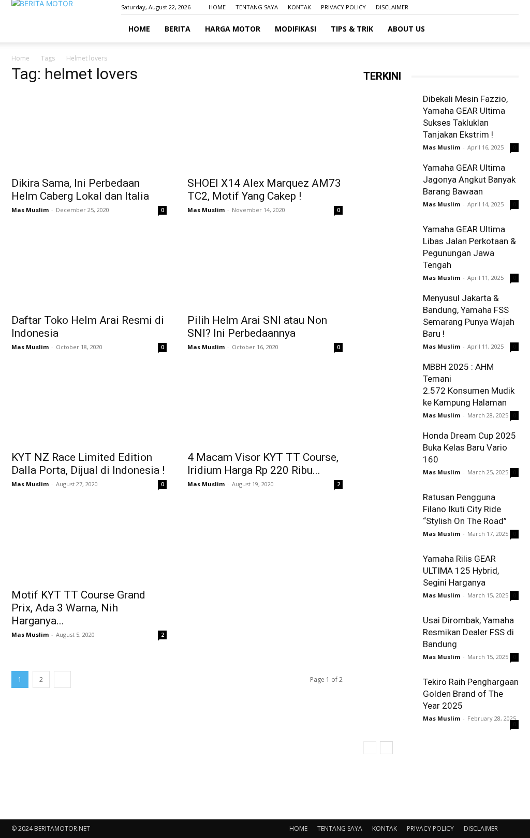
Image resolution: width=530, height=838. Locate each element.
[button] (506, 29)
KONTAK (299, 7)
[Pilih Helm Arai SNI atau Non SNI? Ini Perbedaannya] (265, 269)
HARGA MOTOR (232, 29)
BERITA (177, 29)
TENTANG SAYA (256, 7)
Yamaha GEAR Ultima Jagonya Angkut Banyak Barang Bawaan (469, 179)
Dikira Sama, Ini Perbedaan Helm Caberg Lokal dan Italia (80, 189)
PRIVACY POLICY (343, 7)
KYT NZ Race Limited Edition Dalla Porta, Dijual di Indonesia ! (88, 463)
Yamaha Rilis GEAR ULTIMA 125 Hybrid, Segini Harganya (461, 570)
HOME (217, 7)
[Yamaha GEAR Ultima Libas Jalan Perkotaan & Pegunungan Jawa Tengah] (389, 249)
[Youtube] (511, 7)
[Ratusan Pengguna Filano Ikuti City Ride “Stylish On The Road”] (389, 517)
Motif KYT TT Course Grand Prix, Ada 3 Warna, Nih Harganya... (78, 608)
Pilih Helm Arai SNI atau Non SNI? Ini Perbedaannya (257, 326)
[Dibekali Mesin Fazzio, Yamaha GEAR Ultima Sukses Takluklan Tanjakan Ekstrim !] (389, 119)
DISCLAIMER (392, 7)
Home (20, 58)
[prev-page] (369, 747)
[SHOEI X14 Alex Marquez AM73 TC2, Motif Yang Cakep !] (265, 132)
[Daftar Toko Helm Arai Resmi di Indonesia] (89, 269)
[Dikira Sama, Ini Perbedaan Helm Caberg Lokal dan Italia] (89, 132)
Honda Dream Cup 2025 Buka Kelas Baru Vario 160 (469, 447)
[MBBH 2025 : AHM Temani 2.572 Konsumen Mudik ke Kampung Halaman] (389, 387)
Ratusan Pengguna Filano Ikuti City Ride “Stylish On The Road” (465, 509)
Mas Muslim (30, 210)
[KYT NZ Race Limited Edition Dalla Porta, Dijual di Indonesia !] (89, 406)
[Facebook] (459, 7)
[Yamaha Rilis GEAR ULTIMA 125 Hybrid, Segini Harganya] (389, 579)
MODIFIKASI (295, 29)
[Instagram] (476, 7)
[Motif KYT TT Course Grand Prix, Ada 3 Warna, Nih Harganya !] (89, 543)
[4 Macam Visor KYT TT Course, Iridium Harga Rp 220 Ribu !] (265, 406)
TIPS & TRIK (352, 29)
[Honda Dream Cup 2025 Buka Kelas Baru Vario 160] (389, 457)
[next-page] (62, 679)
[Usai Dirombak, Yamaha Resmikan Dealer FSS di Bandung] (389, 640)
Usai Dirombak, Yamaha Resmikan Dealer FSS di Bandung (468, 632)
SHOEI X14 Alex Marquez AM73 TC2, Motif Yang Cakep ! (264, 189)
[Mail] (494, 7)
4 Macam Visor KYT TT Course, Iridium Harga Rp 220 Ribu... (262, 463)
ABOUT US (406, 29)
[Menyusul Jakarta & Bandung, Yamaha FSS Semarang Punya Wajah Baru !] (389, 318)
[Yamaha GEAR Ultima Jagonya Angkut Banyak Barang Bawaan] (389, 188)
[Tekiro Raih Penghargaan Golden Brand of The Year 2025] (389, 702)
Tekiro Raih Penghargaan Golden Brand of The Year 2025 (471, 694)
